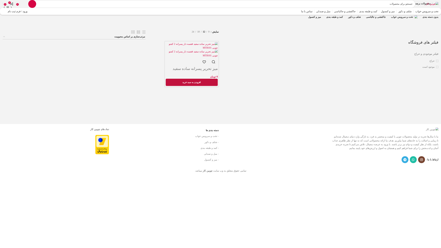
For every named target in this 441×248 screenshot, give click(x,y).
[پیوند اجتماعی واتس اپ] (413, 159)
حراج (432, 61)
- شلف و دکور (211, 142)
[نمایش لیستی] (144, 32)
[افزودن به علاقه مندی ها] (204, 62)
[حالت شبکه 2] (138, 32)
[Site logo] (432, 3)
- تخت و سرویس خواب (207, 136)
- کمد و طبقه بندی (210, 148)
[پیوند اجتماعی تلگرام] (405, 159)
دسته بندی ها (212, 130)
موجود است (428, 67)
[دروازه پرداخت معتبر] (102, 144)
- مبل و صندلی (211, 154)
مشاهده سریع (213, 62)
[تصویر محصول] (192, 53)
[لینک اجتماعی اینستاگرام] (421, 159)
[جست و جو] (32, 4)
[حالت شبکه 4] (133, 32)
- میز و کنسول (211, 159)
